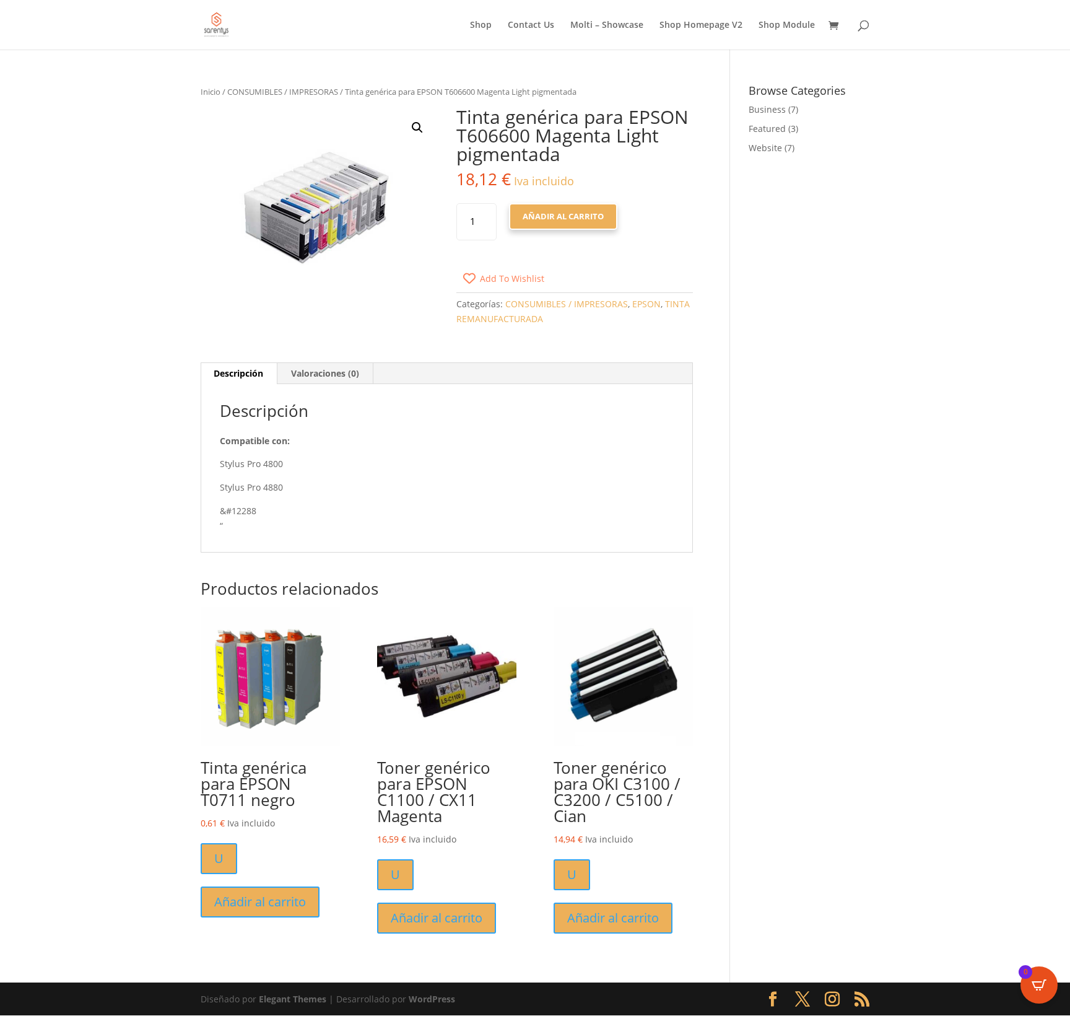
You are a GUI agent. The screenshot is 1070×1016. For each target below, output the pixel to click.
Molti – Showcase (606, 25)
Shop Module (787, 25)
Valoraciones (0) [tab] (325, 373)
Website (765, 148)
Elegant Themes (292, 999)
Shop (481, 25)
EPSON (646, 304)
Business (767, 109)
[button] (417, 127)
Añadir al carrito (563, 216)
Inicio (210, 91)
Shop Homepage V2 (700, 25)
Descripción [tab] (238, 373)
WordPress (432, 999)
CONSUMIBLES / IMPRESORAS (282, 91)
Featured (767, 128)
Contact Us (531, 25)
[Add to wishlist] (214, 620)
